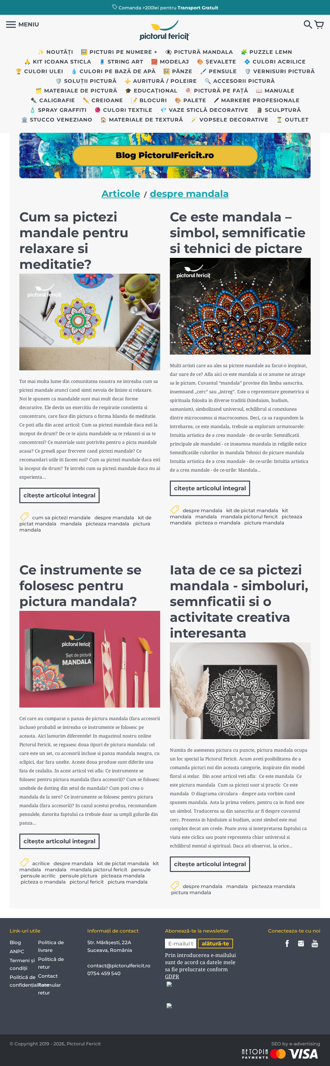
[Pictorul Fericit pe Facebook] (287, 948)
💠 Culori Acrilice (275, 62)
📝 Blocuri (149, 100)
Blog (15, 942)
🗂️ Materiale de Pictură (76, 91)
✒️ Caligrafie (53, 100)
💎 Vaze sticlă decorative (204, 110)
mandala (71, 524)
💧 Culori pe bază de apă (113, 71)
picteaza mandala (107, 524)
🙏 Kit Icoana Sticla (57, 62)
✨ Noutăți (55, 52)
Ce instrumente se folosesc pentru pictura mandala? (80, 585)
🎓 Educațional (151, 91)
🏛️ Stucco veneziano (56, 120)
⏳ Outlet (292, 120)
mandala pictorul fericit (249, 516)
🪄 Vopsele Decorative (229, 120)
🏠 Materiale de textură (141, 120)
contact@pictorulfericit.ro (118, 966)
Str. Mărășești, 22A (109, 942)
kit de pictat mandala (252, 510)
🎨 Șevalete (216, 62)
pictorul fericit (87, 882)
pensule (140, 869)
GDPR (172, 976)
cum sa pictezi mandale (61, 517)
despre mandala (114, 517)
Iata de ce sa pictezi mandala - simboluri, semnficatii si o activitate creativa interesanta (239, 601)
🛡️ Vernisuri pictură (280, 71)
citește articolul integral (59, 495)
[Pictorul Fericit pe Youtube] (314, 948)
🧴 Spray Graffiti (58, 110)
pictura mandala (264, 523)
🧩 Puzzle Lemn (266, 52)
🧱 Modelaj (170, 62)
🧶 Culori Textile (123, 110)
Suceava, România (109, 950)
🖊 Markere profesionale (257, 100)
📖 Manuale (275, 91)
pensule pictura (78, 876)
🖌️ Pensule (218, 71)
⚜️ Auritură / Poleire (160, 81)
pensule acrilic (38, 876)
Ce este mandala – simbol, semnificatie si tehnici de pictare (238, 232)
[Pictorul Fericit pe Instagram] (301, 948)
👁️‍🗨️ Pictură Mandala (199, 52)
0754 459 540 (104, 973)
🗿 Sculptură (278, 110)
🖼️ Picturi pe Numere (116, 52)
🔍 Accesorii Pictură (240, 81)
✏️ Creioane (103, 100)
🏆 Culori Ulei (39, 71)
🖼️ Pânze (177, 71)
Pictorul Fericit (84, 1044)
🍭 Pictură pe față (216, 91)
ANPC (17, 951)
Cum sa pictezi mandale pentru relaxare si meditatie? (73, 240)
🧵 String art (121, 62)
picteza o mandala (217, 523)
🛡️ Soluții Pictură (86, 81)
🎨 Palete (190, 100)
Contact (48, 976)
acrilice (41, 863)
